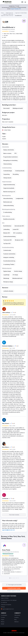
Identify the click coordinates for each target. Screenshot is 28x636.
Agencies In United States (21, 12)
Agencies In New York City (7, 15)
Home (2, 12)
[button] (24, 21)
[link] (22, 2)
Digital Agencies (9, 12)
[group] (14, 557)
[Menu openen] (25, 2)
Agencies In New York (8, 14)
